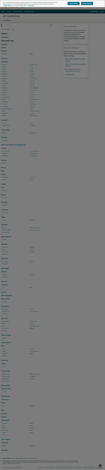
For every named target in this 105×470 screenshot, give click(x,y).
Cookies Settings (7, 5)
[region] (52, 3)
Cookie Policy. (31, 5)
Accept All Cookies (87, 3)
